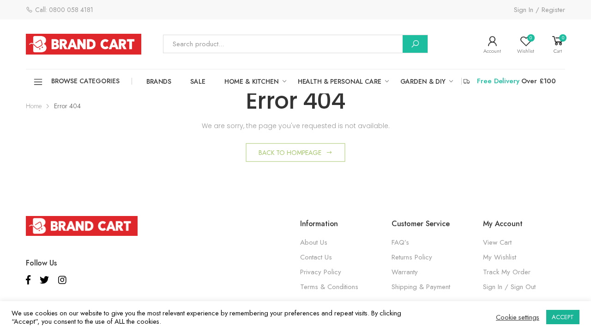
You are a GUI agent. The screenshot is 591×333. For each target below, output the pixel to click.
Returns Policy (412, 257)
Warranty (405, 272)
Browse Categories (85, 81)
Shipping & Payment (421, 287)
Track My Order (507, 272)
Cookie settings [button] (517, 317)
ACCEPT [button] (563, 317)
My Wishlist (499, 257)
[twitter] (44, 280)
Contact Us (316, 257)
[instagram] (62, 280)
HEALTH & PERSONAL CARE (339, 81)
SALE (197, 81)
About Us (313, 242)
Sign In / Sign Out (509, 287)
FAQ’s (400, 242)
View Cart (497, 242)
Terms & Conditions (329, 287)
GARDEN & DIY (423, 81)
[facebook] (28, 280)
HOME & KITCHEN (251, 81)
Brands (158, 81)
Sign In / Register (539, 10)
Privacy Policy (320, 272)
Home (34, 106)
